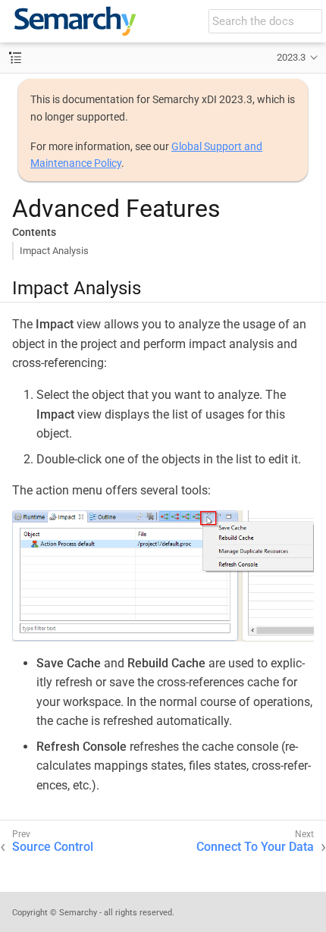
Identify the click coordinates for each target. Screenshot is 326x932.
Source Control (52, 846)
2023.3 (291, 57)
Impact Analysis (54, 250)
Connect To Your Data (255, 846)
